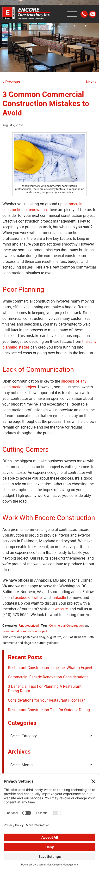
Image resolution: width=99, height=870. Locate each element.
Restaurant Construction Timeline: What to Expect (50, 667)
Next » (91, 82)
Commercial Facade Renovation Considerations (48, 677)
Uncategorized (29, 625)
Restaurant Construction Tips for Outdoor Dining (49, 709)
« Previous (11, 82)
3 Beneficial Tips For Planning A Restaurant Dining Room (44, 688)
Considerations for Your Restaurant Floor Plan (47, 700)
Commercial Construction (66, 625)
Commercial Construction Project (24, 631)
